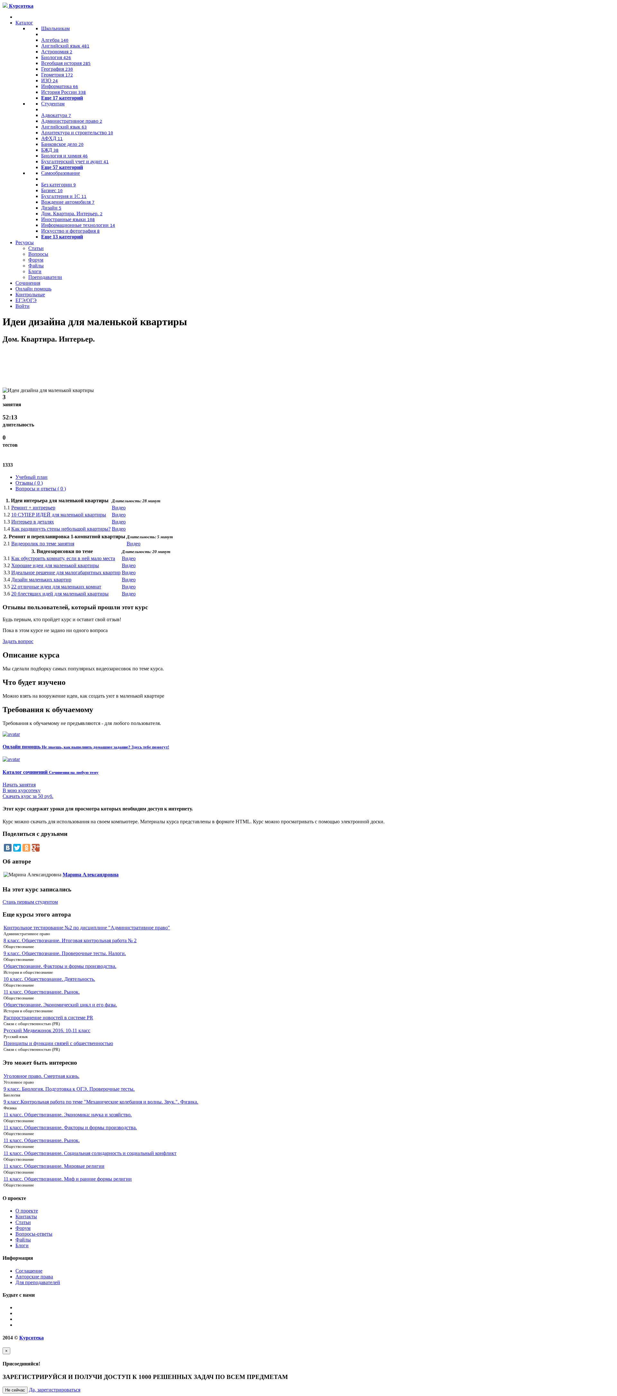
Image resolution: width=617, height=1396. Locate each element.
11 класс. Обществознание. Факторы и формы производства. (70, 1127)
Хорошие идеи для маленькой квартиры (55, 565)
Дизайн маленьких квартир (41, 579)
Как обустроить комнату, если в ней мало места (63, 558)
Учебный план (31, 477)
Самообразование (60, 173)
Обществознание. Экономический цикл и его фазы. (60, 1004)
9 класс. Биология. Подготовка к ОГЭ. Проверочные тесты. (69, 1089)
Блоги (34, 271)
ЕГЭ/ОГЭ (26, 300)
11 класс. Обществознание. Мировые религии (54, 1166)
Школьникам (55, 28)
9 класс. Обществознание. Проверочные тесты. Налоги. (65, 953)
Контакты (26, 1216)
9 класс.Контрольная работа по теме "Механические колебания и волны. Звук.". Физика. (101, 1102)
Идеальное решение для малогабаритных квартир (66, 572)
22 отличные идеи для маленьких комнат (56, 586)
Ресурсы (24, 242)
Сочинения (27, 283)
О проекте (26, 1210)
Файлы (36, 265)
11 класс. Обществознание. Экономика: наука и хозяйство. (68, 1114)
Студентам (53, 103)
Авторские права (34, 1276)
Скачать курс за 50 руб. (28, 796)
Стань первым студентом (30, 902)
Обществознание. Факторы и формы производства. (60, 966)
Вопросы (38, 254)
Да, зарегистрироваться (54, 1389)
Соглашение (28, 1271)
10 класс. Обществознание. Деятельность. (49, 979)
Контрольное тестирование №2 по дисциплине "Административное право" (87, 927)
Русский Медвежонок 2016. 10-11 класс (47, 1030)
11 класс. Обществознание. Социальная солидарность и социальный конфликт (90, 1153)
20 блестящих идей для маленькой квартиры (60, 593)
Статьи (36, 248)
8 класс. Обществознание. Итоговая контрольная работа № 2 (70, 940)
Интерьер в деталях (32, 521)
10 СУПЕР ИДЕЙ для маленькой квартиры (58, 514)
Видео (119, 507)
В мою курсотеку (21, 790)
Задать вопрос (18, 641)
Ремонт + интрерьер (33, 507)
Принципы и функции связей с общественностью (58, 1043)
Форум (35, 260)
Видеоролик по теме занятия (42, 543)
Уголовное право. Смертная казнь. (41, 1076)
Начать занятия (19, 784)
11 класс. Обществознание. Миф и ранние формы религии (68, 1179)
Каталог (24, 22)
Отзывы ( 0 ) (29, 483)
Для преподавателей (37, 1282)
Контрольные (30, 294)
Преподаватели (45, 277)
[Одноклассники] (26, 848)
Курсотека (31, 1337)
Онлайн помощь (33, 288)
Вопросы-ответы (33, 1234)
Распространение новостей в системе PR (48, 1017)
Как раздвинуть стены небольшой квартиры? (61, 529)
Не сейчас (15, 1390)
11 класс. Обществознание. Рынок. (42, 992)
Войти (22, 306)
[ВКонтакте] (8, 848)
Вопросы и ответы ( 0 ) (40, 488)
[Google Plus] (36, 848)
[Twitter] (17, 848)
